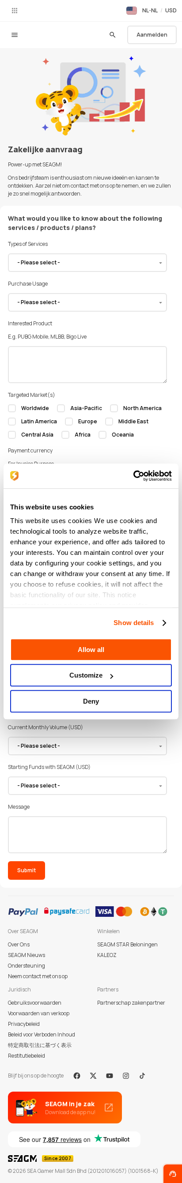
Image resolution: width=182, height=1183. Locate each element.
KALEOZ (107, 955)
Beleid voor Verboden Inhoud (41, 1034)
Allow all (91, 649)
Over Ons (19, 944)
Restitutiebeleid (26, 1055)
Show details (134, 622)
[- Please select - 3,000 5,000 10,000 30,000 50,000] (87, 785)
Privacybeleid (24, 1024)
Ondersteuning (26, 965)
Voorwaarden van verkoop (38, 1013)
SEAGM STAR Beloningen (127, 944)
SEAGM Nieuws (26, 955)
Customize (85, 675)
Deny (91, 701)
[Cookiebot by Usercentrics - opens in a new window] (133, 476)
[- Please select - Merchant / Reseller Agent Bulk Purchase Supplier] (87, 262)
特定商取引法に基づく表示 (40, 1045)
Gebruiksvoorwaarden (34, 1002)
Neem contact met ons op (38, 976)
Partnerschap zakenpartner (131, 1002)
